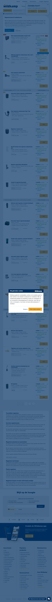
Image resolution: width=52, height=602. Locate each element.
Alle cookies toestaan (35, 309)
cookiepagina (16, 302)
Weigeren (25, 309)
